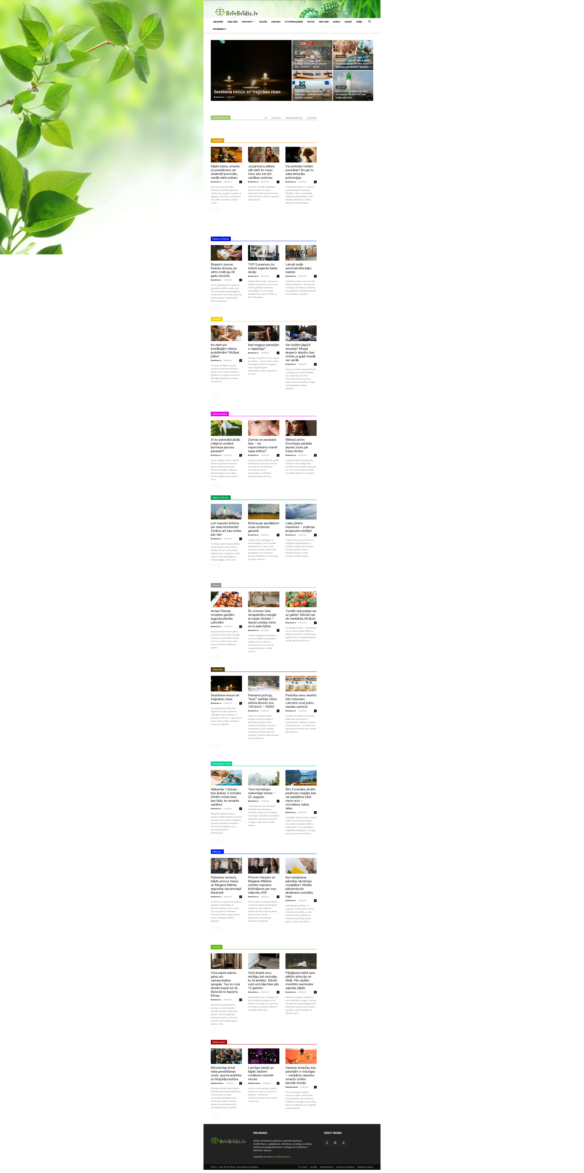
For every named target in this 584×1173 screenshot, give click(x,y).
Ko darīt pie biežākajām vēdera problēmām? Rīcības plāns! (225, 350)
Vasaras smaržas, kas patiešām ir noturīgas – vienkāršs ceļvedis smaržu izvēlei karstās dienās (300, 1075)
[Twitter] (343, 1143)
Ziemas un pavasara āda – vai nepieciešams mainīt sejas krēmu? (262, 445)
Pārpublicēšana (326, 1167)
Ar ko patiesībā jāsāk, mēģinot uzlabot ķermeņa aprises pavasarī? (225, 445)
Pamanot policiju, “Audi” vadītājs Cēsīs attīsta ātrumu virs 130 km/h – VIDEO (262, 701)
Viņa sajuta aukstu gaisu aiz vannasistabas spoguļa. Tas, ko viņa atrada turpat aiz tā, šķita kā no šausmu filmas (225, 984)
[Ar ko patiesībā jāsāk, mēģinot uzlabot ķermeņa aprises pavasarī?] (226, 428)
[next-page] (217, 209)
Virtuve (311, 21)
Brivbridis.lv (216, 182)
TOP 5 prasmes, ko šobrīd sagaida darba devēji (262, 268)
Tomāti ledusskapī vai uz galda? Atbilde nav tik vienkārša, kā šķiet (300, 614)
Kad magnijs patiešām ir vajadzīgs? (263, 347)
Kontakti (313, 1167)
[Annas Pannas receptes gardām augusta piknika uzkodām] (226, 599)
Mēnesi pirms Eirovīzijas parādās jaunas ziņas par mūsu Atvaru (298, 445)
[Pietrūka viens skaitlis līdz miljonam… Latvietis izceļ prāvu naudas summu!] (312, 86)
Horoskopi (247, 21)
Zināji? (359, 21)
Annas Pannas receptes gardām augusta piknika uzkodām (222, 616)
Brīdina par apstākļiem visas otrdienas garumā (263, 527)
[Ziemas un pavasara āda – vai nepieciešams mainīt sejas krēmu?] (263, 428)
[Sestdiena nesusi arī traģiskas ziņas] (251, 70)
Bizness (336, 21)
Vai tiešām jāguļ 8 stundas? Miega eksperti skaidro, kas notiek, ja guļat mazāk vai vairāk (300, 352)
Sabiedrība (218, 21)
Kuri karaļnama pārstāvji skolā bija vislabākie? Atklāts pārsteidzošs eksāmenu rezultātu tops (299, 887)
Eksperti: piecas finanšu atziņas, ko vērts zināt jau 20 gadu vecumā (224, 270)
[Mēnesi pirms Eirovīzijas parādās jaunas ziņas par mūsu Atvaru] (301, 428)
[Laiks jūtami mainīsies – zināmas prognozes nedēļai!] (301, 512)
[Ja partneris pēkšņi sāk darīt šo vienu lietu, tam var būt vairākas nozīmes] (263, 154)
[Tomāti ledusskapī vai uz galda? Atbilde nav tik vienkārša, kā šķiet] (301, 599)
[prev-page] (213, 129)
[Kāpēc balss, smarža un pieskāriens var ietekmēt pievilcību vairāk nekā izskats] (226, 154)
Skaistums (324, 21)
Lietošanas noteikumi (345, 1167)
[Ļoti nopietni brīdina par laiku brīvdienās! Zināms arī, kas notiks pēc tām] (353, 86)
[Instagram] (335, 1143)
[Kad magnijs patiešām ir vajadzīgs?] (263, 333)
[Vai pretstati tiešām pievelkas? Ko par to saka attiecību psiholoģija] (301, 154)
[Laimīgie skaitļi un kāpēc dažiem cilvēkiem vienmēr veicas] (263, 1056)
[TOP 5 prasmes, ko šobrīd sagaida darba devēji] (263, 253)
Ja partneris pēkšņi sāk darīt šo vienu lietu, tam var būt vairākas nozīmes (261, 172)
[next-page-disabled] (217, 129)
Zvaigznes (276, 21)
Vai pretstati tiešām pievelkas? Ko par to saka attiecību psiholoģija (299, 172)
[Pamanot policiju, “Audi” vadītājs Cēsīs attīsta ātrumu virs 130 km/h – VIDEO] (312, 55)
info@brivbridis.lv (282, 1156)
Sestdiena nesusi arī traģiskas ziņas (225, 697)
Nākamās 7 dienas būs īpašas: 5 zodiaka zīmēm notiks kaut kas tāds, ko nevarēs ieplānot (226, 796)
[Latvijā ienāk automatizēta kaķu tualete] (301, 253)
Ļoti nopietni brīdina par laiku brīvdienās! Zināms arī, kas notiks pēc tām (226, 528)
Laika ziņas (232, 21)
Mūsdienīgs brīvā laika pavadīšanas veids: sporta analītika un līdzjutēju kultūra (226, 1073)
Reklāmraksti (219, 29)
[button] (369, 22)
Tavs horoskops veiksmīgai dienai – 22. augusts (261, 793)
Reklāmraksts (217, 1083)
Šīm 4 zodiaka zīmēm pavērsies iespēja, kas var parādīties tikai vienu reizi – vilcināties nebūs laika (300, 798)
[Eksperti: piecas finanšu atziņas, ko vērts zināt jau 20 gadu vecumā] (226, 253)
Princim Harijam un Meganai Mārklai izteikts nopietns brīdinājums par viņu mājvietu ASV (262, 885)
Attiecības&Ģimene (294, 21)
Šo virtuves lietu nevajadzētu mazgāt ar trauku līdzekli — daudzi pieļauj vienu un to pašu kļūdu (262, 618)
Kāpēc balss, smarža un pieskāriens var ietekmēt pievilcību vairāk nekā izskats (225, 172)
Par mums (303, 1167)
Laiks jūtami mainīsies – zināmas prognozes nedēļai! (300, 527)
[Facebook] (327, 1143)
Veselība (263, 21)
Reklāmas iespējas (365, 1167)
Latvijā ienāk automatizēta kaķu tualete (298, 268)
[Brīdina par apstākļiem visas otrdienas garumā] (263, 512)
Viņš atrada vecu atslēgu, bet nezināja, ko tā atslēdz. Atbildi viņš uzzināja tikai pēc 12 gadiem (263, 980)
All (266, 118)
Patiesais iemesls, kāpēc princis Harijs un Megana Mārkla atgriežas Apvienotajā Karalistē (226, 885)
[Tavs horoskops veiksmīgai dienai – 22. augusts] (263, 778)
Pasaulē (348, 21)
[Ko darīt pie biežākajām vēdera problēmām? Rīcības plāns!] (226, 333)
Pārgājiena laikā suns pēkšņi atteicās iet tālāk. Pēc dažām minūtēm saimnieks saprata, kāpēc (300, 980)
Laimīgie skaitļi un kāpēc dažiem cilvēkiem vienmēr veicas (261, 1073)
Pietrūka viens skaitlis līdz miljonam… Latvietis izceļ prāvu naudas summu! (301, 701)
